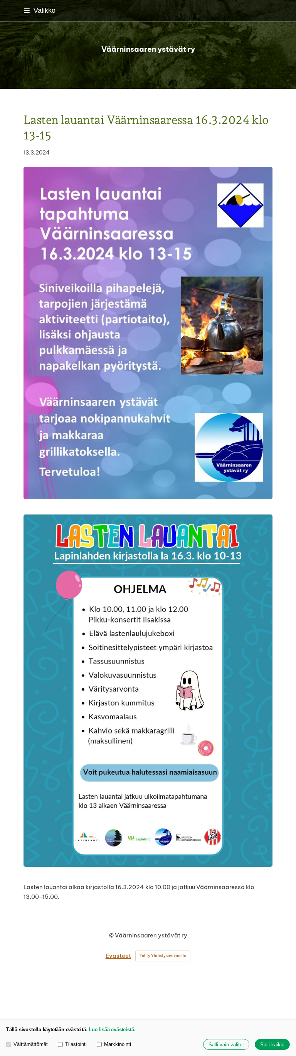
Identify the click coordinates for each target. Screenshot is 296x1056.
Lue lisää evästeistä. (112, 1029)
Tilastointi (76, 1044)
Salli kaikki (272, 1045)
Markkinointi (117, 1044)
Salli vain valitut (226, 1045)
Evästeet (118, 955)
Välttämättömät (30, 1044)
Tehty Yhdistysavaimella (163, 955)
